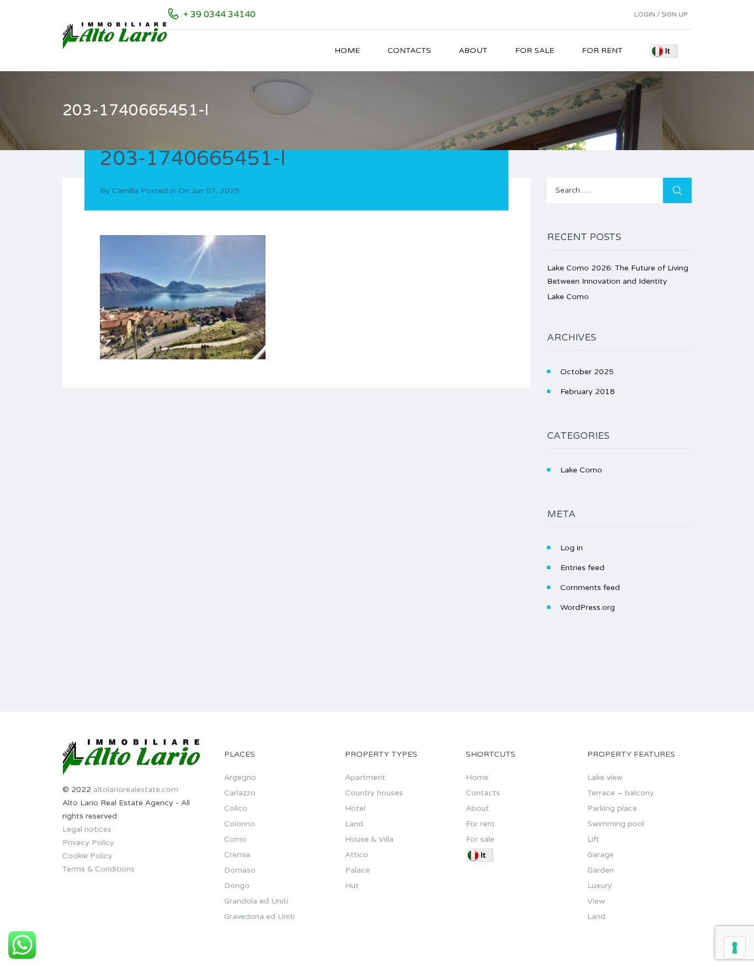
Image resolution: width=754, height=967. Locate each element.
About (473, 50)
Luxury (599, 885)
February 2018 (587, 391)
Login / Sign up (660, 14)
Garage (600, 854)
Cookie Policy (87, 855)
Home (347, 50)
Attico (356, 854)
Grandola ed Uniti (256, 901)
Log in (571, 547)
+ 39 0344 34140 (219, 14)
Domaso (240, 870)
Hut (352, 885)
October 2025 (587, 371)
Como (235, 839)
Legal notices (86, 829)
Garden (600, 870)
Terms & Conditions (98, 869)
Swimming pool (615, 823)
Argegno (240, 777)
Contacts (409, 50)
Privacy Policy (88, 842)
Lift (593, 839)
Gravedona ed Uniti (259, 916)
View (596, 901)
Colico (235, 808)
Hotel (355, 808)
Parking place (612, 808)
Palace (357, 870)
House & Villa (369, 839)
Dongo (236, 885)
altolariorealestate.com (135, 789)
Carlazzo (240, 793)
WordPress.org (587, 607)
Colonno (239, 823)
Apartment (365, 777)
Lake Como (568, 296)
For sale (534, 50)
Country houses (374, 793)
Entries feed (582, 567)
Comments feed (590, 587)
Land (354, 823)
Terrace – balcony (620, 793)
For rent (602, 50)
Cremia (237, 854)
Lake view (605, 777)
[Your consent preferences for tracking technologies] (734, 947)
